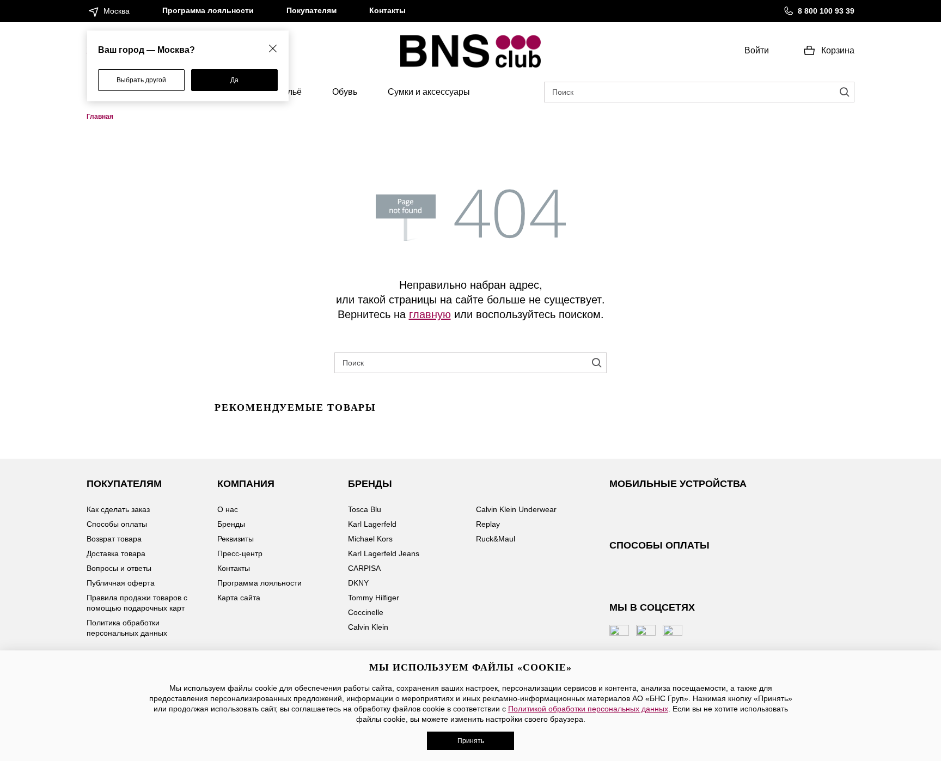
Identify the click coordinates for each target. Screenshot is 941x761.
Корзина (837, 50)
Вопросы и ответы (119, 568)
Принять (470, 741)
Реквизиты (235, 538)
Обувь (344, 91)
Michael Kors (370, 538)
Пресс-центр (239, 553)
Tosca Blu (364, 509)
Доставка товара (116, 553)
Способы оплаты (117, 524)
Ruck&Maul (495, 538)
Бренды (231, 524)
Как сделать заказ (118, 509)
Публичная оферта (121, 583)
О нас (227, 509)
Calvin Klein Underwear (516, 509)
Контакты (387, 10)
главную (430, 313)
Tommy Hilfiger (373, 597)
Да (234, 80)
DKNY (358, 583)
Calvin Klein (368, 627)
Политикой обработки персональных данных (588, 708)
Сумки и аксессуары (429, 91)
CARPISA (364, 568)
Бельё (289, 91)
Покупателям (311, 10)
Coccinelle (365, 612)
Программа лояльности (208, 10)
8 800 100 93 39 (826, 11)
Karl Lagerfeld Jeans (383, 553)
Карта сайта (238, 597)
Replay (488, 524)
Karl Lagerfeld (372, 524)
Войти (756, 50)
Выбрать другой (141, 80)
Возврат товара (114, 538)
